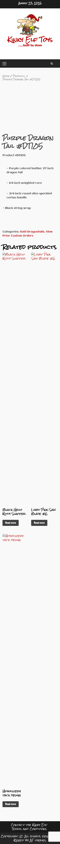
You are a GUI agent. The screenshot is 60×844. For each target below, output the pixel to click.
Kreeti (19, 840)
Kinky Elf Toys (30, 39)
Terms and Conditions (29, 829)
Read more (10, 522)
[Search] (52, 63)
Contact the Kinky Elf (29, 825)
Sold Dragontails (32, 231)
